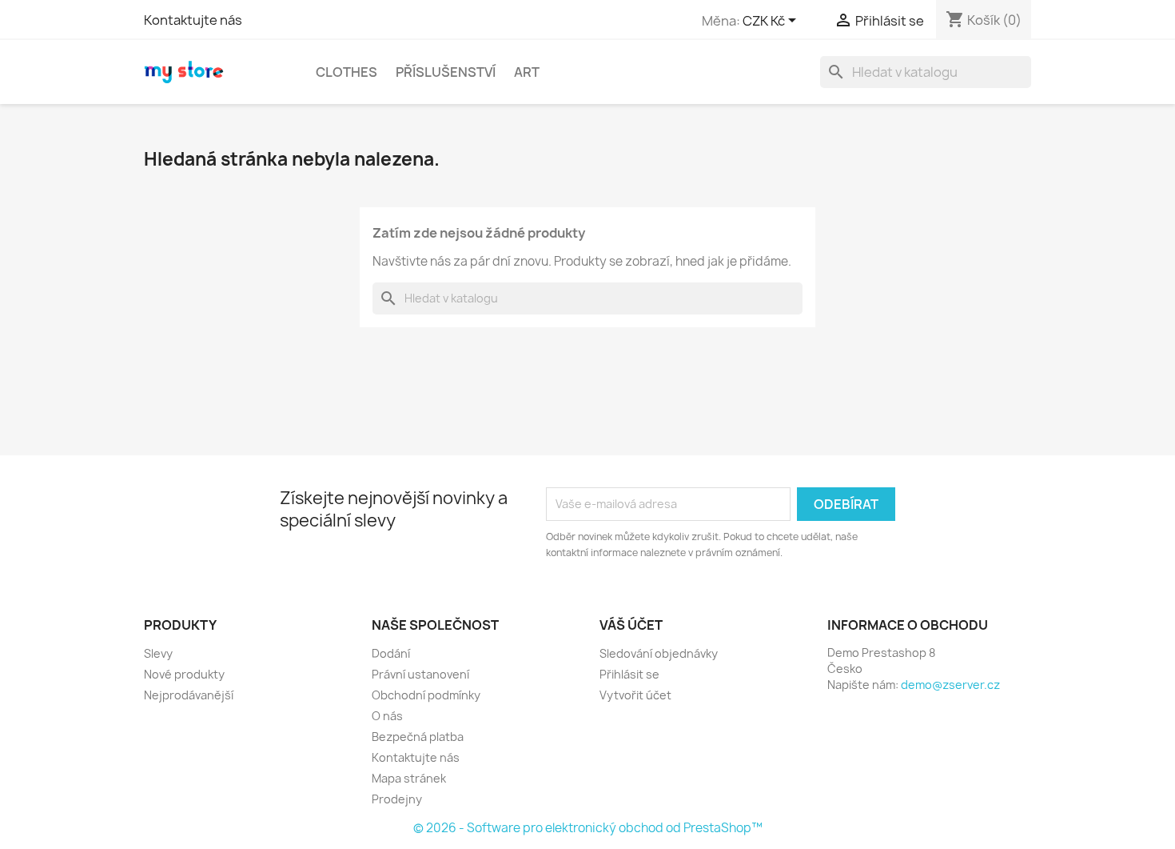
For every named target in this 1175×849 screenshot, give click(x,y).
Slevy (158, 653)
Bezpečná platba (418, 736)
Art (527, 72)
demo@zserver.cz (950, 684)
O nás (387, 715)
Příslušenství (446, 72)
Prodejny (397, 799)
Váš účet (631, 625)
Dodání (391, 653)
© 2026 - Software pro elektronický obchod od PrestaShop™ (588, 827)
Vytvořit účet (635, 695)
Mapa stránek (409, 778)
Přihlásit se (629, 674)
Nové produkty (184, 674)
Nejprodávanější (188, 695)
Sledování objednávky (658, 653)
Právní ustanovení (420, 674)
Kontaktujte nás (193, 20)
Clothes (346, 72)
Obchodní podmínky (426, 695)
